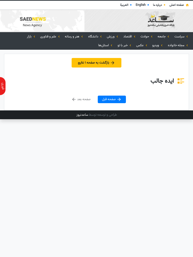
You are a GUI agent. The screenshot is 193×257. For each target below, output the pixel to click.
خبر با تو (123, 45)
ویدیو (156, 45)
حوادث (145, 36)
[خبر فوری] (3, 86)
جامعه (162, 36)
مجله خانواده (176, 45)
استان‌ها (104, 45)
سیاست (179, 36)
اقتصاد (128, 36)
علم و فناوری (48, 36)
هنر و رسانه (72, 36)
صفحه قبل (109, 99)
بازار (29, 36)
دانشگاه (93, 36)
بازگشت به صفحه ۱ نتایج (94, 63)
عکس (140, 45)
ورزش (111, 36)
